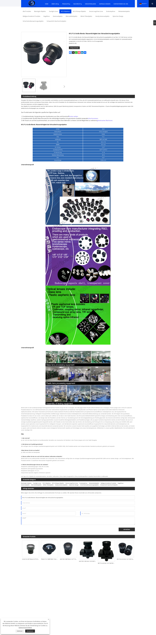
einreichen (127, 529)
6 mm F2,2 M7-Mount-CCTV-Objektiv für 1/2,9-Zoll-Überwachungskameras (31, 559)
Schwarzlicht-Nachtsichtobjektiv (109, 485)
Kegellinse (120, 483)
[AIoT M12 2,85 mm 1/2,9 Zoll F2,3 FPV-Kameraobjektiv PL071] (87, 549)
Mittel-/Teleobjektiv (48, 485)
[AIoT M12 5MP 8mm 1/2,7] (68, 548)
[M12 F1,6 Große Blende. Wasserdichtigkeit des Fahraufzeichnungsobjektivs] (28, 85)
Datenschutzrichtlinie (25, 627)
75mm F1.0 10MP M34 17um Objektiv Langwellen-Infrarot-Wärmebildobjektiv (50, 559)
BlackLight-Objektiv (26, 483)
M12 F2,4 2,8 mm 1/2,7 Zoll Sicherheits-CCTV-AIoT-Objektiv (126, 559)
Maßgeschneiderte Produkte (108, 483)
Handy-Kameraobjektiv (61, 485)
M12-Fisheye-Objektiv (58, 483)
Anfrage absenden (74, 47)
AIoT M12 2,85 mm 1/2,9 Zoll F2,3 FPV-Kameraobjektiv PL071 (88, 561)
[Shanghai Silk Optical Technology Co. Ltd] (31, 3)
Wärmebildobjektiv (36, 485)
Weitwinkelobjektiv (94, 483)
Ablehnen (19, 631)
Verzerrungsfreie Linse (71, 483)
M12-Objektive (47, 483)
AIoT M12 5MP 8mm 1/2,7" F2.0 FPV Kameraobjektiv (69, 559)
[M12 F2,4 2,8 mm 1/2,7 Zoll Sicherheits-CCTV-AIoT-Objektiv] (125, 548)
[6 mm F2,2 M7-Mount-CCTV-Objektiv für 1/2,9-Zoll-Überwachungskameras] (30, 548)
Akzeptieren (30, 631)
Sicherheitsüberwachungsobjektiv (89, 485)
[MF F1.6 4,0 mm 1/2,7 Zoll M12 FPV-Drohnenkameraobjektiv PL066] (106, 550)
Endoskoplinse (83, 483)
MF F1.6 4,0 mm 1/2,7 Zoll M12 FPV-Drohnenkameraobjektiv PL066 (107, 563)
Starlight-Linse (37, 483)
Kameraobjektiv (25, 485)
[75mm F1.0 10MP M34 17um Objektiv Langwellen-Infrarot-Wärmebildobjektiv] (49, 548)
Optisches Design (74, 485)
